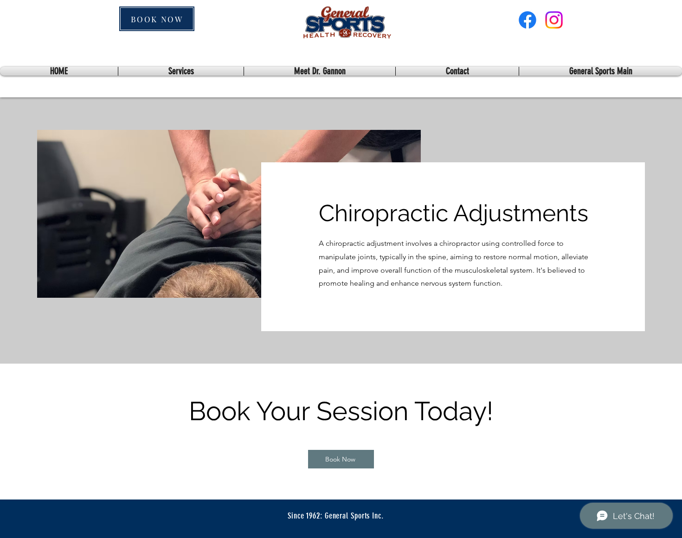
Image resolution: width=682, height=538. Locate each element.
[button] (600, 71)
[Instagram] (554, 20)
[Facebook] (527, 20)
